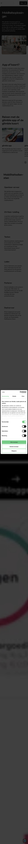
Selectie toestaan (14, 446)
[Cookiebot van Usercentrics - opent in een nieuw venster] (20, 392)
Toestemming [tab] (5, 396)
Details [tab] (14, 396)
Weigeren (14, 451)
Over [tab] (23, 396)
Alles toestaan (14, 442)
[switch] (24, 426)
